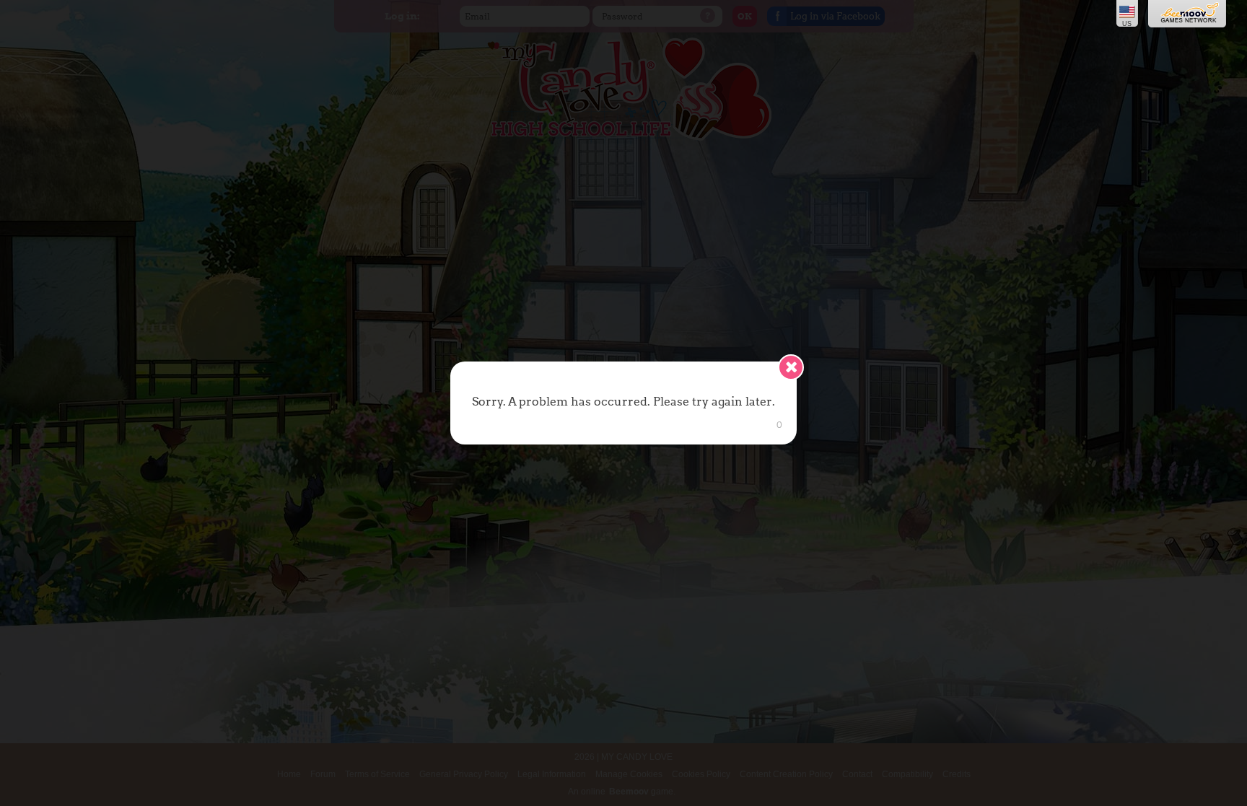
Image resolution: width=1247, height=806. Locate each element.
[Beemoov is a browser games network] (1188, 14)
